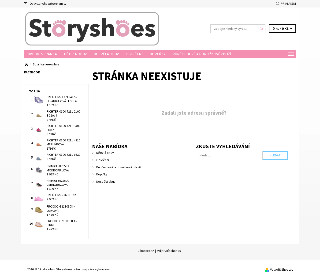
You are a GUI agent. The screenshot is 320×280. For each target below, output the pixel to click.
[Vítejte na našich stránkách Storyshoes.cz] (27, 64)
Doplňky (157, 54)
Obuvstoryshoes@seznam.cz (48, 4)
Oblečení (134, 54)
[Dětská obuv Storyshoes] (92, 28)
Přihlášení (288, 4)
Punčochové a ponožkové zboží (201, 54)
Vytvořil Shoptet (281, 269)
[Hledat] (261, 28)
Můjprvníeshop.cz (169, 251)
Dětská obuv (75, 54)
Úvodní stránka (42, 54)
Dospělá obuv (106, 54)
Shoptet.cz (146, 251)
